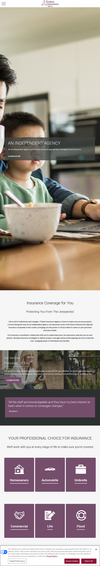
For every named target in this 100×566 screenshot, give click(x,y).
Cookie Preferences (17, 561)
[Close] (96, 549)
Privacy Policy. (51, 556)
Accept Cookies (72, 561)
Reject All (89, 561)
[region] (50, 555)
